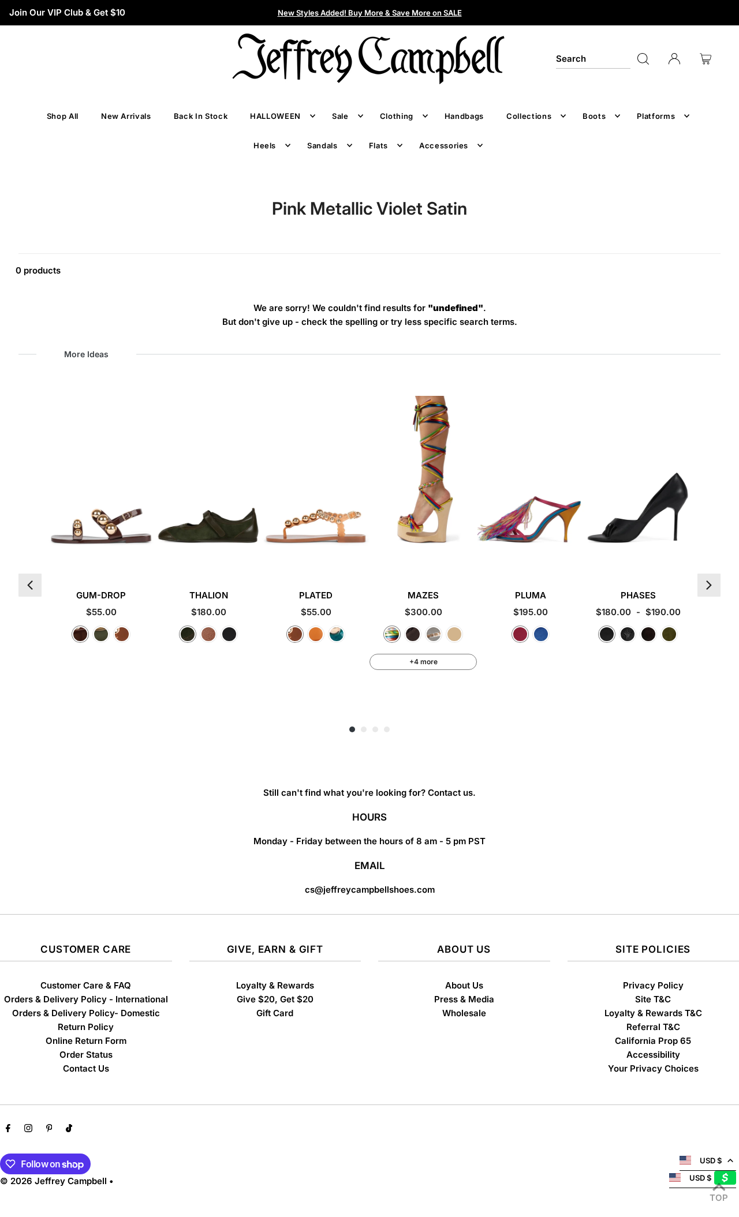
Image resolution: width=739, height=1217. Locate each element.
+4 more (423, 661)
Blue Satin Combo (541, 634)
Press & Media (464, 999)
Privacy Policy (653, 985)
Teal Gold (337, 634)
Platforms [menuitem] (656, 116)
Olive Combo (188, 634)
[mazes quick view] (467, 557)
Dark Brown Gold (80, 634)
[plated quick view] (359, 557)
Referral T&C (653, 1026)
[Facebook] (8, 1129)
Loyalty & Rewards (275, 985)
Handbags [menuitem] (464, 116)
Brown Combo (208, 634)
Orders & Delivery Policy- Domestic (86, 1013)
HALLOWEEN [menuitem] (275, 116)
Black (607, 634)
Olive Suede (669, 634)
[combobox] (593, 59)
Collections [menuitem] (528, 116)
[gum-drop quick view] (145, 557)
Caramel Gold (122, 634)
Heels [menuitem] (264, 145)
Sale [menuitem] (340, 116)
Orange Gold (316, 634)
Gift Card (274, 1013)
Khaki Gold (101, 634)
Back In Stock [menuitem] (200, 116)
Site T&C (653, 999)
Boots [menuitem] (594, 116)
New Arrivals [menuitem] (126, 116)
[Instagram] (28, 1129)
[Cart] (705, 59)
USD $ (711, 1160)
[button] (30, 585)
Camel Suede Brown (454, 634)
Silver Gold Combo (434, 634)
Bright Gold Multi (392, 634)
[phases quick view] (681, 557)
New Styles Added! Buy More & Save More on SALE (370, 12)
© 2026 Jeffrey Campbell (53, 1180)
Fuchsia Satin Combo (520, 634)
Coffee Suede (648, 634)
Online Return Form (86, 1040)
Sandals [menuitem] (322, 145)
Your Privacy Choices (653, 1068)
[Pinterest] (49, 1129)
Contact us (450, 792)
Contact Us (86, 1068)
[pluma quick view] (574, 557)
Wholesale (464, 1013)
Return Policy (86, 1026)
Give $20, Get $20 (275, 999)
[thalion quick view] (252, 557)
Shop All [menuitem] (63, 116)
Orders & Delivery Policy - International (86, 999)
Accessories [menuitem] (443, 145)
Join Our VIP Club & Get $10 (67, 12)
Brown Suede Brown (413, 634)
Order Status (86, 1054)
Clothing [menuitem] (396, 116)
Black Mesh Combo (627, 634)
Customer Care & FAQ (85, 985)
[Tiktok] (69, 1129)
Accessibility (653, 1054)
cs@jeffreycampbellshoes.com (370, 889)
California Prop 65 (653, 1040)
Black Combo (229, 634)
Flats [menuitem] (378, 145)
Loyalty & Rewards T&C (653, 1013)
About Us (464, 985)
